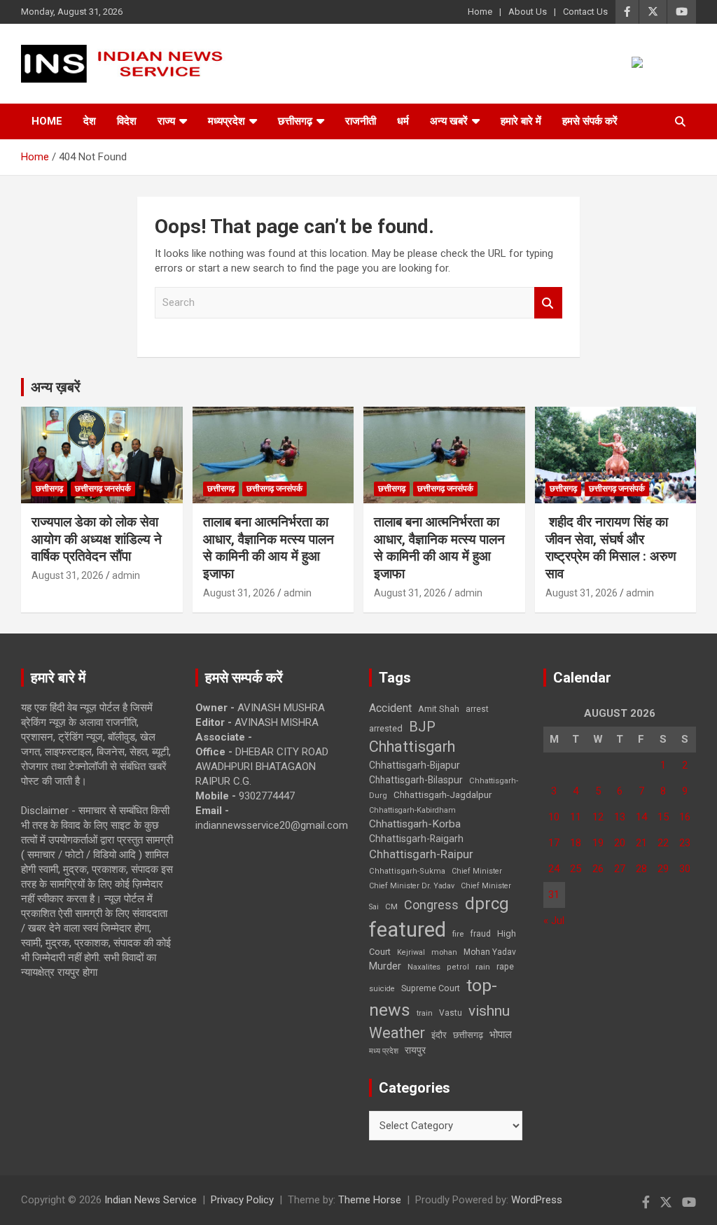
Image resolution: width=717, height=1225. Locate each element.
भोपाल (500, 1034)
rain (482, 967)
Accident (390, 708)
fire (458, 934)
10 (553, 817)
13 (619, 817)
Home (480, 11)
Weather (397, 1033)
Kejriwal (411, 952)
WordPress (536, 1200)
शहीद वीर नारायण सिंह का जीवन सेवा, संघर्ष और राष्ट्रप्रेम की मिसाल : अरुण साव (610, 548)
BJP (422, 726)
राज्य (166, 121)
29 (663, 868)
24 (553, 868)
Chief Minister (477, 871)
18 (575, 842)
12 (598, 817)
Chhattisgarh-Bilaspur (416, 779)
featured (407, 929)
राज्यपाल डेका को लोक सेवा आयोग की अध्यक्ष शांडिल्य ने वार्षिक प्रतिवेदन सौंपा (97, 539)
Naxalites (424, 967)
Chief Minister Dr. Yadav (411, 885)
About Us (527, 11)
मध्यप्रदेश (226, 121)
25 (575, 868)
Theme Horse (369, 1200)
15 (663, 817)
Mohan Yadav (490, 952)
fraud (480, 934)
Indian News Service (150, 1200)
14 (641, 817)
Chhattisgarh (412, 746)
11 (575, 817)
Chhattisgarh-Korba (415, 824)
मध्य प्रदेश (383, 1051)
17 (553, 842)
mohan (444, 952)
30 (684, 868)
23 (684, 842)
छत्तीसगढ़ (468, 1035)
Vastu (450, 1013)
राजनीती (360, 121)
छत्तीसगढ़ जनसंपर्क (103, 488)
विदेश (127, 121)
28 (641, 868)
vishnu (489, 1010)
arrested (386, 728)
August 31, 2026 (68, 575)
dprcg (487, 903)
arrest (477, 709)
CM (391, 906)
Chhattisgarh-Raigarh (416, 838)
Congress (431, 904)
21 (641, 842)
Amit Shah (438, 709)
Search (548, 302)
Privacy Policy (242, 1200)
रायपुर (415, 1050)
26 (598, 868)
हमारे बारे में (521, 121)
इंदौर (439, 1035)
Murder (385, 966)
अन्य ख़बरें (56, 387)
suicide (382, 988)
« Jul (553, 920)
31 (553, 894)
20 (619, 842)
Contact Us (585, 11)
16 (684, 817)
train (425, 1013)
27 (619, 868)
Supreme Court (430, 988)
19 (598, 842)
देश (89, 121)
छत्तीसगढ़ (295, 121)
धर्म (403, 121)
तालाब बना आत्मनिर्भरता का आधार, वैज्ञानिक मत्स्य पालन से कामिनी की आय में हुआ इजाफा (268, 548)
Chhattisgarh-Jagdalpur (443, 794)
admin (126, 575)
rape (505, 966)
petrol (458, 967)
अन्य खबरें (449, 121)
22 (663, 842)
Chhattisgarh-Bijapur (414, 765)
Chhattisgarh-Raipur (421, 854)
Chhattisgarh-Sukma (407, 871)
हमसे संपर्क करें (590, 121)
